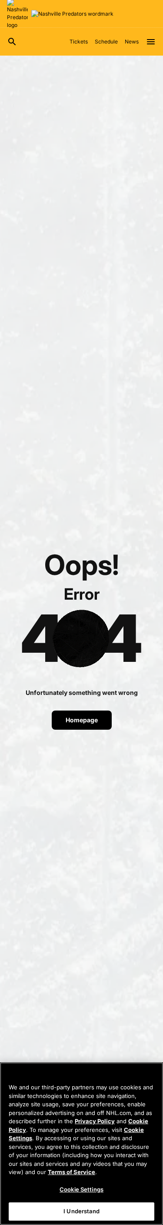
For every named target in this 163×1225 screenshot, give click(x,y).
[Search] (12, 42)
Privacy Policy (95, 1121)
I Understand (81, 1211)
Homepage (82, 720)
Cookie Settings (81, 1189)
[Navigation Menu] (151, 42)
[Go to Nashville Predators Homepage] (72, 14)
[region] (81, 1143)
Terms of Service (71, 1171)
